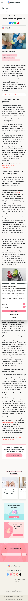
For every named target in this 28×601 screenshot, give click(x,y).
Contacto (17, 583)
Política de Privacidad (10, 599)
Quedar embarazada (5, 7)
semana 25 (19, 192)
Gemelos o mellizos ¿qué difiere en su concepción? (11, 165)
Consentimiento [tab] (5, 283)
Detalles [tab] (13, 283)
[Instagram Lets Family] (11, 574)
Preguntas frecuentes (20, 579)
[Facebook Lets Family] (8, 574)
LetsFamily (6, 15)
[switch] (24, 307)
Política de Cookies (18, 596)
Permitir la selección (14, 314)
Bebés (18, 7)
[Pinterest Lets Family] (17, 574)
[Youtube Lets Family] (14, 574)
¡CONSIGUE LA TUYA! (14, 455)
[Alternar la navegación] (2, 3)
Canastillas (5, 12)
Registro (17, 581)
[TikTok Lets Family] (20, 574)
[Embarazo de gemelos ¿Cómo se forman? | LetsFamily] (13, 2)
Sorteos (12, 12)
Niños (22, 7)
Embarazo (12, 7)
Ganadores (19, 12)
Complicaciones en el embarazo (11, 554)
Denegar (14, 317)
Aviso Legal (19, 599)
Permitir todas (14, 311)
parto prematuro (7, 422)
